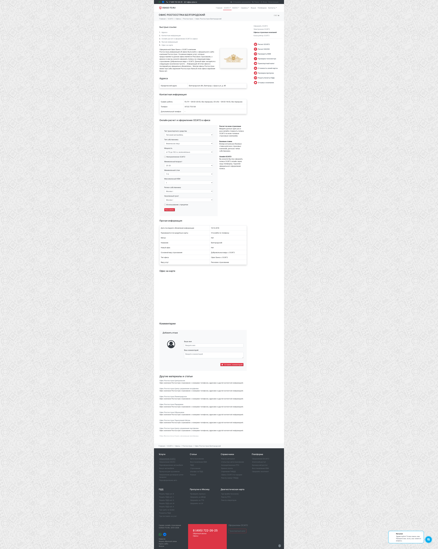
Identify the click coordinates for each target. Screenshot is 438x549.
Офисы (195, 536)
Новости (162, 539)
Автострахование (197, 459)
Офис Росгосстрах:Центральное (172, 381)
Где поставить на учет (168, 516)
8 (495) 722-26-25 (205, 530)
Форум (253, 8)
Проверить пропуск (198, 494)
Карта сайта (163, 544)
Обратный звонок (200, 533)
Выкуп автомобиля (166, 468)
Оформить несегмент (260, 471)
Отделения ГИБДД (228, 471)
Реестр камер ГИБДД (229, 478)
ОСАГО (226, 8)
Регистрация (273, 2)
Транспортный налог (237, 531)
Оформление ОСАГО (167, 459)
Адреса (164, 32)
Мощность (168, 148)
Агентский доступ (259, 462)
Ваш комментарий (191, 350)
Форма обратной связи (168, 541)
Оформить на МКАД (198, 497)
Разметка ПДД (165, 513)
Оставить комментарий (233, 365)
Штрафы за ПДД (196, 471)
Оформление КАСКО (167, 462)
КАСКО (235, 8)
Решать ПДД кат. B (166, 494)
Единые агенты (227, 468)
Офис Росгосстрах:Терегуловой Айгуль (174, 420)
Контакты (271, 8)
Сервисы (244, 8)
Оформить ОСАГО (261, 26)
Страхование (195, 468)
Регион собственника (172, 187)
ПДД (192, 465)
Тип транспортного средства (175, 131)
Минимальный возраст (173, 161)
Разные (193, 475)
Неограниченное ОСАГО (175, 157)
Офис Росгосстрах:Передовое (171, 404)
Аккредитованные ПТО (230, 465)
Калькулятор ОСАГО (262, 35)
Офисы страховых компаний (265, 32)
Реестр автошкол (228, 459)
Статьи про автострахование (232, 462)
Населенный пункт (171, 196)
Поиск (256, 2)
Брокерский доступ (259, 465)
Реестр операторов (228, 500)
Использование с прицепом (177, 205)
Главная (219, 8)
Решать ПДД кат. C (166, 497)
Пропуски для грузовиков (169, 471)
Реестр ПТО (226, 497)
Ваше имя (188, 341)
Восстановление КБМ (198, 462)
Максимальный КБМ (172, 179)
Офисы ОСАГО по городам (231, 475)
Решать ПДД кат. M (166, 503)
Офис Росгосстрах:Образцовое (171, 412)
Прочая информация (170, 42)
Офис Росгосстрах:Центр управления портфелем (179, 428)
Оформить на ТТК (197, 500)
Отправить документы (241, 2)
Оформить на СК (196, 503)
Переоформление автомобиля (171, 465)
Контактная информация (171, 35)
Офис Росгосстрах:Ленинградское (173, 396)
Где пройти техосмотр (230, 494)
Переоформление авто (168, 480)
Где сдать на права (166, 510)
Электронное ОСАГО (262, 29)
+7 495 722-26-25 (175, 2)
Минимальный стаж (172, 170)
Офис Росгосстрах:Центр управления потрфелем (179, 388)
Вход (265, 2)
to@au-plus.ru (191, 2)
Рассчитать (169, 210)
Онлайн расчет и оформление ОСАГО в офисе (180, 39)
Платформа (262, 8)
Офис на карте (167, 45)
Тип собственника (171, 139)
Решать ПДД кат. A (166, 507)
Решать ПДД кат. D (166, 500)
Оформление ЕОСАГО (260, 459)
